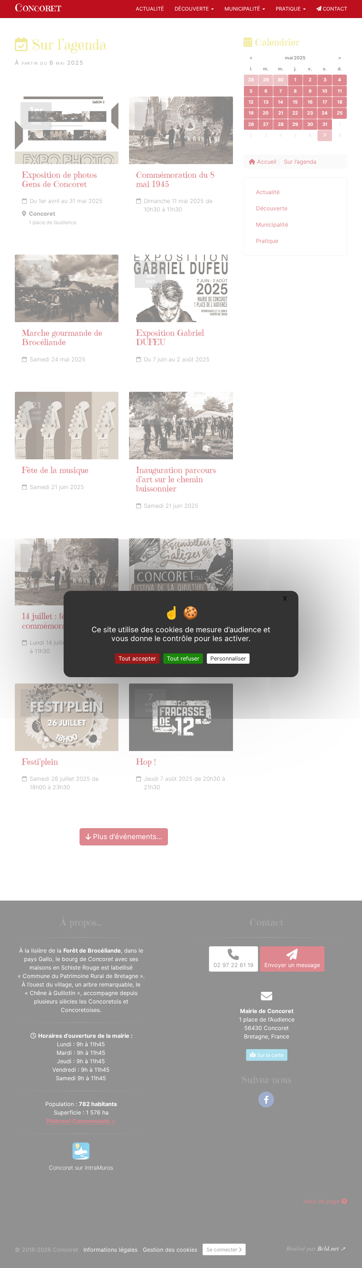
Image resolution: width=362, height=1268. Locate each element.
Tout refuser (183, 658)
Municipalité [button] (243, 9)
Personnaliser (228, 658)
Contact (334, 9)
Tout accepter (137, 658)
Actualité (150, 9)
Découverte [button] (192, 9)
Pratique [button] (289, 9)
